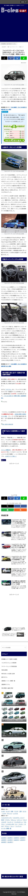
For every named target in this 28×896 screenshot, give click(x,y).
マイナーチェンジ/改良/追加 (9, 666)
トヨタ (3, 811)
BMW (2, 820)
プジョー (7, 826)
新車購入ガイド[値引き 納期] (9, 659)
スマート (19, 820)
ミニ (16, 824)
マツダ (16, 811)
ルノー (12, 826)
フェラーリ (10, 822)
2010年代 (10, 842)
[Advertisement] (14, 28)
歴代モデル (4, 677)
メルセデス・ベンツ (18, 818)
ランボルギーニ (18, 822)
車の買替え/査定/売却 (7, 688)
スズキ (4, 813)
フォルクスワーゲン (6, 818)
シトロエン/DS (10, 824)
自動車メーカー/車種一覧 (8, 681)
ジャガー (21, 824)
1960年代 (3, 840)
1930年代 (10, 838)
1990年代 (22, 840)
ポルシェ (13, 820)
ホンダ (8, 811)
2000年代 (3, 842)
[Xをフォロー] (7, 506)
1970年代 (10, 840)
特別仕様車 (4, 670)
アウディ (7, 820)
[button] (25, 647)
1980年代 (16, 840)
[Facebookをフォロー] (20, 506)
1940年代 (16, 838)
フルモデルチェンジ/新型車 (8, 663)
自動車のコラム (5, 684)
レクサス (15, 813)
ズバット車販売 (5, 450)
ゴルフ (4, 460)
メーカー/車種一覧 (6, 828)
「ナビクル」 (8, 389)
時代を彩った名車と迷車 (8, 673)
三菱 (20, 811)
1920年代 (3, 838)
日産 (12, 811)
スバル (24, 811)
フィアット (19, 826)
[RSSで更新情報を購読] (20, 509)
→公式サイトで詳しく (11, 456)
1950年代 (22, 838)
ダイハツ (9, 813)
